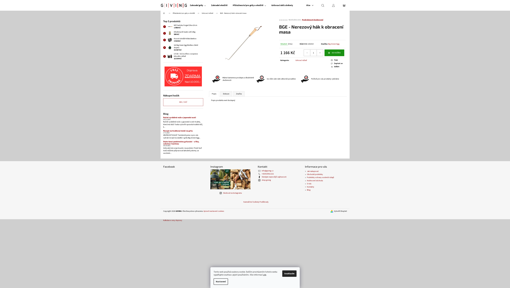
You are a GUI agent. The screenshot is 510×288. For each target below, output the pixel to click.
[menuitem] (197, 5)
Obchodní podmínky (315, 174)
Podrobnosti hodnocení (312, 20)
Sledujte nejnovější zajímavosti (274, 177)
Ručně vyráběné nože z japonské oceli (179, 117)
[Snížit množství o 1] (307, 53)
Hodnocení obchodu (315, 180)
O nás (309, 183)
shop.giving (266, 180)
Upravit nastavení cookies (213, 211)
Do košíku (336, 52)
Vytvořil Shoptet (340, 211)
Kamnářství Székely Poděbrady (256, 202)
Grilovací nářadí (301, 60)
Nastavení (221, 281)
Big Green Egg (333, 44)
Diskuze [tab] (226, 94)
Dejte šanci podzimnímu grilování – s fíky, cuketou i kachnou (181, 143)
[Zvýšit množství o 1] (320, 53)
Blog (309, 190)
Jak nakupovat (313, 171)
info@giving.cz (267, 170)
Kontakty (310, 187)
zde (264, 274)
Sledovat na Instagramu (232, 193)
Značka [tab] (239, 94)
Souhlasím (289, 273)
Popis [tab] (214, 94)
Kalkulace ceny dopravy (172, 220)
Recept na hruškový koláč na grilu (178, 131)
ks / (183, 102)
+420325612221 (268, 174)
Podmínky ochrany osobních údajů (320, 177)
